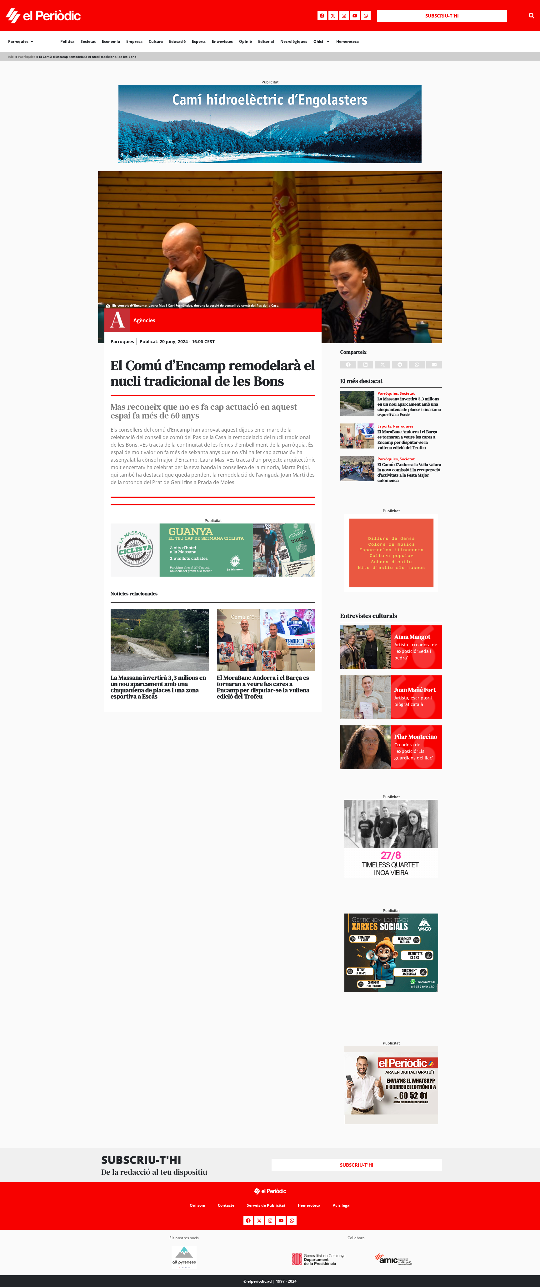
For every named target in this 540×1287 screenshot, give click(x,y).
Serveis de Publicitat (266, 1205)
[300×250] (391, 590)
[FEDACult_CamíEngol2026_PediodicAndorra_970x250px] (270, 161)
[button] (532, 16)
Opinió (245, 41)
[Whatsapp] (366, 15)
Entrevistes (222, 41)
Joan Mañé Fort (415, 689)
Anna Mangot (412, 636)
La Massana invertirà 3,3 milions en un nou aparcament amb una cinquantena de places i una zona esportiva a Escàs (158, 687)
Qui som (197, 1205)
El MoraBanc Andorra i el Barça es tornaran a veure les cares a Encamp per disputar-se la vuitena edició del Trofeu (263, 687)
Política (67, 41)
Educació (177, 41)
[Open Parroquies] (32, 41)
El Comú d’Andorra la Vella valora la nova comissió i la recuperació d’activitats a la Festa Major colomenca (409, 472)
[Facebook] (322, 15)
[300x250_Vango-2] (391, 990)
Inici (11, 56)
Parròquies (26, 56)
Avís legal (342, 1205)
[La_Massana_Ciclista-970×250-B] (213, 575)
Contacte (226, 1205)
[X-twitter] (333, 15)
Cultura (156, 41)
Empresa (134, 41)
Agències (144, 320)
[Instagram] (344, 15)
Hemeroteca (347, 41)
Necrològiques (293, 41)
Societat (88, 41)
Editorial (266, 41)
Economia (111, 41)
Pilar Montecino (415, 736)
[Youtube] (355, 15)
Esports (199, 41)
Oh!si (318, 41)
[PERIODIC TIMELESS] (391, 876)
